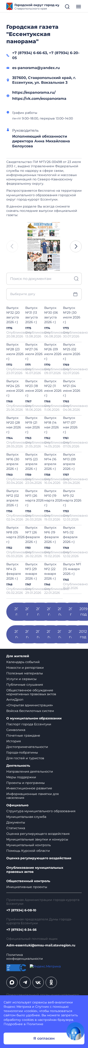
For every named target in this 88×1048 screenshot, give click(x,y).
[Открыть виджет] (75, 1031)
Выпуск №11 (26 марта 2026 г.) (34, 498)
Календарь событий (23, 662)
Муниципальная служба (26, 817)
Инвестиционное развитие (29, 788)
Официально (17, 805)
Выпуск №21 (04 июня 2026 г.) (71, 388)
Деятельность (18, 766)
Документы (15, 822)
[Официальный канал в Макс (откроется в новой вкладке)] (12, 982)
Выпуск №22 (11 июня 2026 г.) (53, 388)
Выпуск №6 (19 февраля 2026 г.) (51, 534)
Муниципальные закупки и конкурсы (37, 839)
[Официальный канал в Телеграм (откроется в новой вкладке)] (25, 982)
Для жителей (17, 656)
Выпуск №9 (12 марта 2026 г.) (72, 498)
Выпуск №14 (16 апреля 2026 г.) (50, 461)
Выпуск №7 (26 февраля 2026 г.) (32, 534)
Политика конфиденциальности (24, 957)
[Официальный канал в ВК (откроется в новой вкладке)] (38, 982)
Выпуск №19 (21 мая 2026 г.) (32, 425)
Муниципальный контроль (28, 845)
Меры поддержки (21, 777)
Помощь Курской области (28, 851)
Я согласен (44, 1038)
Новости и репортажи (25, 668)
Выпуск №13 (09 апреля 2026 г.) (69, 461)
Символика (15, 730)
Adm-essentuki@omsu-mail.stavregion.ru (40, 945)
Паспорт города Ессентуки (28, 724)
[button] (76, 246)
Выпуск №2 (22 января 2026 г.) (50, 571)
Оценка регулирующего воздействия (37, 834)
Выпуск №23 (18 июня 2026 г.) (34, 388)
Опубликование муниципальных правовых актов (34, 870)
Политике (35, 1024)
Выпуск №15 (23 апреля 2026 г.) (31, 461)
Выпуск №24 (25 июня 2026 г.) (15, 388)
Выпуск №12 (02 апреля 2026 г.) (12, 498)
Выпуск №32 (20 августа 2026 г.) (13, 315)
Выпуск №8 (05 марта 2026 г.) (15, 534)
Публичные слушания (24, 685)
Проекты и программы (25, 783)
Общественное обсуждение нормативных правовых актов (31, 692)
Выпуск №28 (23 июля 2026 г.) (15, 351)
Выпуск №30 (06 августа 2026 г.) (51, 315)
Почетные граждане (23, 735)
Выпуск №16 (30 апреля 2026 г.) (12, 461)
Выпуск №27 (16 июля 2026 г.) (34, 351)
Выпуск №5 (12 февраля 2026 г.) (70, 534)
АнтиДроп (14, 699)
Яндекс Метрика (17, 1007)
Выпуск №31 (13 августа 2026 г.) (31, 315)
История (13, 741)
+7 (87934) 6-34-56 (21, 930)
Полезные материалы (24, 673)
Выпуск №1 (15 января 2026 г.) (72, 569)
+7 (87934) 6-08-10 (21, 910)
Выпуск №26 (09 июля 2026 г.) (53, 351)
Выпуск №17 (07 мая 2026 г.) (70, 425)
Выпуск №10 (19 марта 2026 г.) (53, 498)
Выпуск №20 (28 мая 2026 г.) (13, 425)
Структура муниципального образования (40, 811)
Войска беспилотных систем (30, 711)
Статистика (15, 828)
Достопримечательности (27, 747)
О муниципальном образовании (34, 718)
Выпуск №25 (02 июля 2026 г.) (71, 351)
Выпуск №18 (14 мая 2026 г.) (51, 425)
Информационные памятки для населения (32, 796)
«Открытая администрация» (29, 705)
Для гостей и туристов (25, 758)
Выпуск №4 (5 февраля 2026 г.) (13, 571)
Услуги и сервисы (21, 679)
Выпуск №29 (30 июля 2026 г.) (71, 315)
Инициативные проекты (26, 887)
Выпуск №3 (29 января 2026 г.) (31, 571)
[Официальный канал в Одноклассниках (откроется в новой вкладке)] (51, 982)
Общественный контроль (28, 881)
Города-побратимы (22, 752)
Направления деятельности (29, 771)
